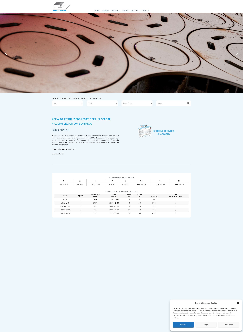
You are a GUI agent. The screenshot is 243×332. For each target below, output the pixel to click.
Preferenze (228, 325)
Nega (206, 325)
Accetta (183, 325)
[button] (238, 303)
